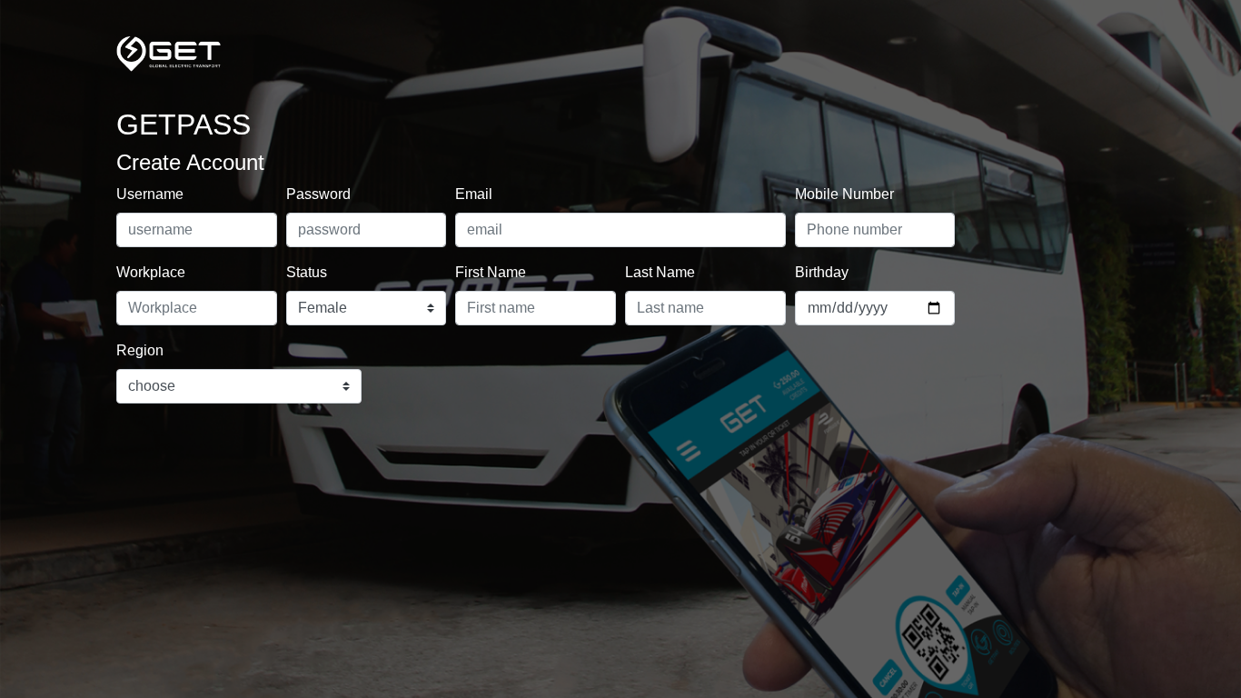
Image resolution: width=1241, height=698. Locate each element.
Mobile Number (844, 194)
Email (473, 194)
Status (306, 272)
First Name (490, 272)
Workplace (150, 272)
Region (140, 350)
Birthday (822, 272)
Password (318, 194)
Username (150, 194)
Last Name (660, 272)
